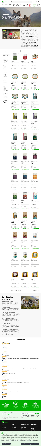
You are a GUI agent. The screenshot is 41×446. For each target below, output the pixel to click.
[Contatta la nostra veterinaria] (36, 1)
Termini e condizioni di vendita (34, 426)
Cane (3, 4)
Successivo (8, 350)
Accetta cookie (35, 443)
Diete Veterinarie (5, 430)
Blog (21, 4)
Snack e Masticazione (6, 428)
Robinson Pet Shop (25, 424)
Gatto (6, 4)
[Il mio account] (33, 1)
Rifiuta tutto (25, 443)
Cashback (33, 428)
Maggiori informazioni (6, 443)
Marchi (10, 4)
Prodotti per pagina (14, 290)
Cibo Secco (4, 426)
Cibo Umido (4, 427)
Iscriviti (37, 413)
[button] (39, 432)
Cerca (11, 2)
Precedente (4, 350)
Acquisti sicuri (33, 424)
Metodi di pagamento (33, 430)
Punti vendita (23, 427)
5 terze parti (4, 434)
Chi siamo (23, 426)
